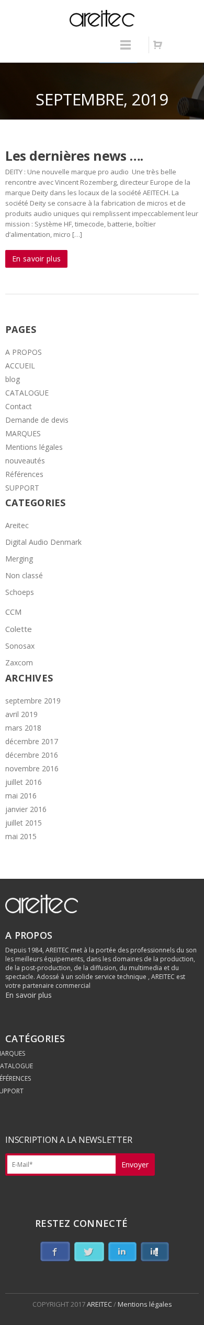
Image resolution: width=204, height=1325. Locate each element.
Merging (19, 559)
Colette (18, 629)
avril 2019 (21, 714)
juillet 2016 (23, 782)
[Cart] (157, 45)
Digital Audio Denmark (43, 542)
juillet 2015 (23, 823)
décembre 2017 (31, 741)
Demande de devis (37, 420)
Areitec (17, 525)
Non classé (24, 575)
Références (24, 474)
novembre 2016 (32, 768)
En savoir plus (36, 259)
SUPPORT (22, 488)
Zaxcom (19, 662)
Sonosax (20, 646)
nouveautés (25, 460)
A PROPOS (23, 352)
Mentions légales (34, 447)
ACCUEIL (20, 366)
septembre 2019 (33, 701)
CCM (13, 611)
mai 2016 (21, 796)
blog (12, 379)
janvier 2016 (26, 809)
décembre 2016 (31, 755)
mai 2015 (21, 836)
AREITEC (100, 1304)
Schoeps (19, 592)
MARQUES (23, 433)
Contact (18, 406)
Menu (125, 50)
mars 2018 (23, 728)
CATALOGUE (27, 393)
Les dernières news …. (74, 155)
